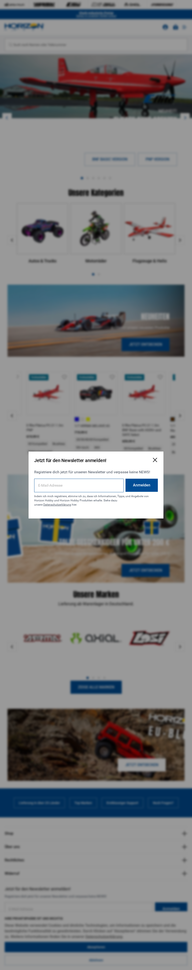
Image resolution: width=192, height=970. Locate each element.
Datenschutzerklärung (57, 504)
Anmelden (141, 485)
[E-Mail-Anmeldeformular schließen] (155, 460)
